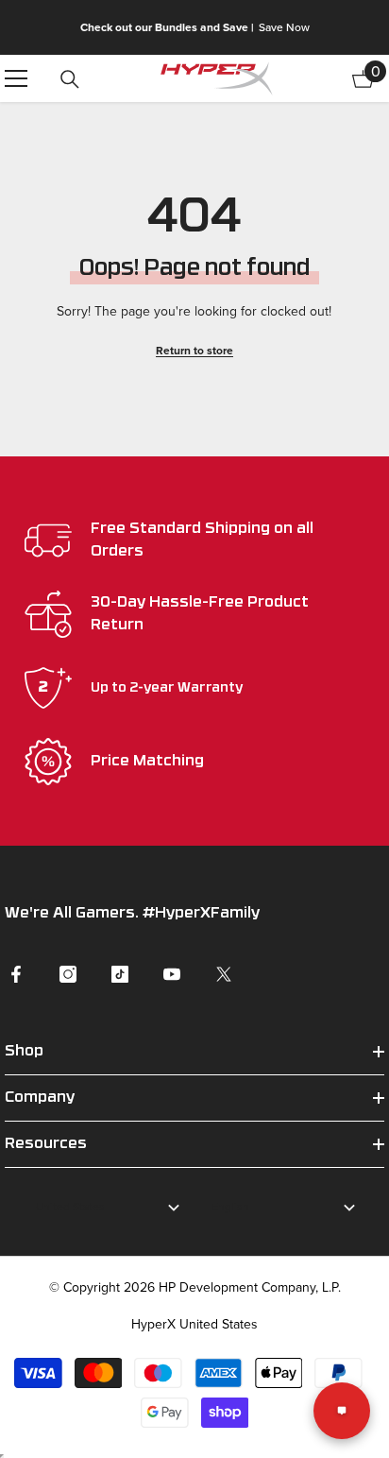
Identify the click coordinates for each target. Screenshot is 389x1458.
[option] (194, 27)
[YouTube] (171, 974)
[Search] (70, 79)
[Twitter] (223, 974)
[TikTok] (120, 974)
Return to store (194, 350)
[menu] (16, 78)
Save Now (284, 27)
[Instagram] (68, 974)
